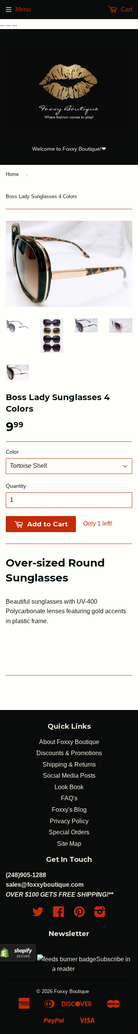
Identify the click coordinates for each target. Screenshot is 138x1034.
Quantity (16, 486)
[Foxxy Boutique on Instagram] (100, 914)
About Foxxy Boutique (69, 742)
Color (12, 452)
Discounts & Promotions (69, 753)
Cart (125, 9)
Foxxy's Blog (69, 809)
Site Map (69, 843)
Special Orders (69, 832)
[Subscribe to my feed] (66, 959)
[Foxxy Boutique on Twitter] (38, 914)
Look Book (69, 787)
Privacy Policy (69, 821)
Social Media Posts (69, 775)
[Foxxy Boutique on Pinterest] (79, 914)
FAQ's (69, 798)
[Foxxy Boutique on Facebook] (58, 914)
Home (12, 174)
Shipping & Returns (69, 764)
